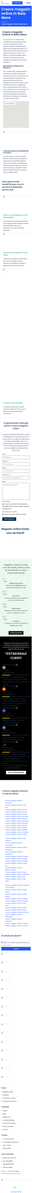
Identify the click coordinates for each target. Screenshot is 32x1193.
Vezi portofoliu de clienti (13, 403)
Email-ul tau (5, 474)
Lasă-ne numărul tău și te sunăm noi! (16, 942)
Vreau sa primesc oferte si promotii (15, 514)
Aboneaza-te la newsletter (9, 511)
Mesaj (4, 481)
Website (6, 1095)
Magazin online (8, 1092)
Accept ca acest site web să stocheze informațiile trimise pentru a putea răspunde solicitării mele (15, 506)
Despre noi (6, 1117)
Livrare (5, 1129)
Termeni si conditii (9, 1123)
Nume (4, 454)
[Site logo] (5, 3)
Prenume (5, 461)
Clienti (5, 1111)
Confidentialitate (9, 1120)
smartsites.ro (9, 40)
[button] (16, 549)
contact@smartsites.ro (11, 1142)
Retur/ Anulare (8, 1126)
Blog (4, 1114)
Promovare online (9, 1098)
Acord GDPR (6, 501)
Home (3, 22)
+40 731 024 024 (8, 1139)
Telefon (4, 468)
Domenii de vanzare (10, 1101)
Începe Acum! (17, 3)
